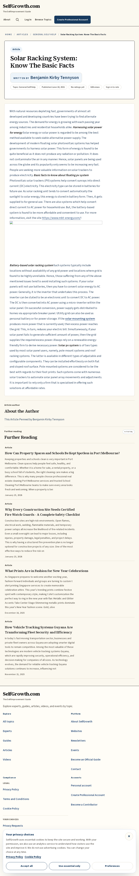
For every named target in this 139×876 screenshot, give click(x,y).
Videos (7, 760)
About (6, 19)
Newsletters (78, 741)
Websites (76, 731)
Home (8, 34)
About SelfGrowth (81, 722)
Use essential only (69, 866)
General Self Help (44, 34)
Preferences (112, 866)
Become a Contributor (84, 805)
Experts (7, 731)
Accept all (27, 866)
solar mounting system (80, 319)
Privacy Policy (11, 789)
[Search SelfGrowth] (17, 20)
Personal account (81, 785)
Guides (7, 741)
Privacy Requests (13, 826)
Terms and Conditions (16, 799)
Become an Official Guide (85, 760)
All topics (8, 722)
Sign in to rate (112, 87)
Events (75, 750)
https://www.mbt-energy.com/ (61, 218)
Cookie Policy (11, 809)
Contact (76, 769)
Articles (22, 34)
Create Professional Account (88, 795)
